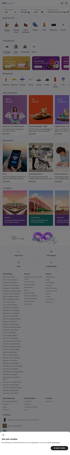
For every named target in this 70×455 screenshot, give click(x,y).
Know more (56, 443)
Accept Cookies (59, 448)
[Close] (3, 434)
